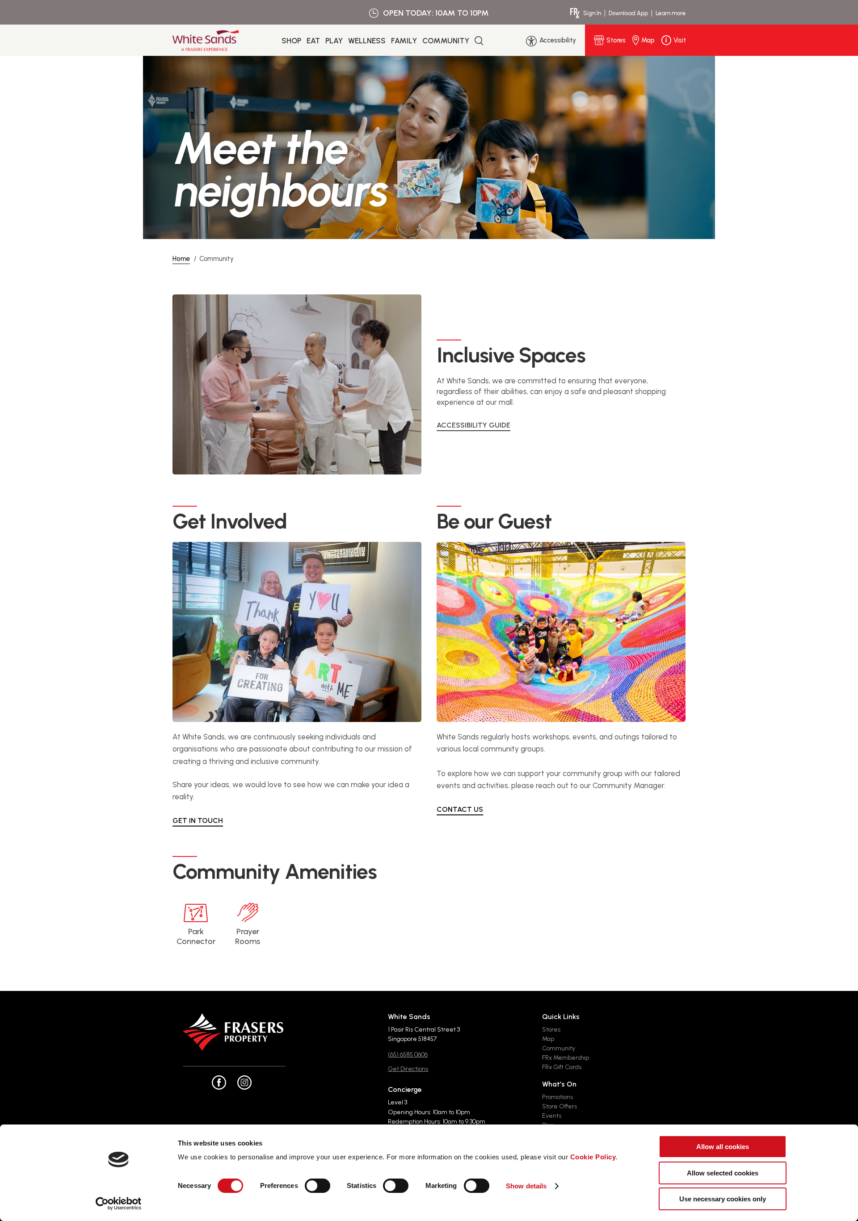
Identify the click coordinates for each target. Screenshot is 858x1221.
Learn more (671, 13)
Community (445, 40)
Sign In (592, 13)
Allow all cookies (722, 1146)
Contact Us (460, 809)
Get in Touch (197, 820)
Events (551, 1116)
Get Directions (408, 1069)
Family (404, 40)
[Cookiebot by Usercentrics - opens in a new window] (119, 1203)
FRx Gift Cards (561, 1067)
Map (548, 1039)
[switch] (317, 1186)
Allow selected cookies (722, 1173)
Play (334, 40)
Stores (551, 1029)
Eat (313, 40)
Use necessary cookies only (722, 1199)
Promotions (557, 1097)
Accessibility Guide (473, 425)
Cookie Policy (593, 1157)
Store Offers (559, 1106)
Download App (628, 13)
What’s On (559, 1084)
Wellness (367, 40)
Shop (291, 40)
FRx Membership (565, 1058)
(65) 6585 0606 (408, 1054)
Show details (526, 1186)
